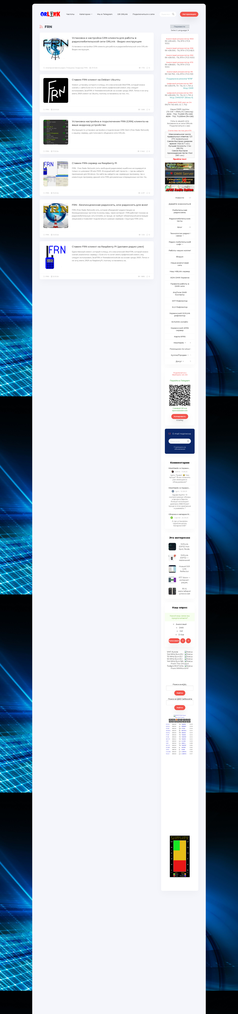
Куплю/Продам (179, 355)
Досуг (179, 361)
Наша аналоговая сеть (180, 264)
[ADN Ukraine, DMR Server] (179, 176)
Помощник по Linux (180, 349)
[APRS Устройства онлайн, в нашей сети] (179, 191)
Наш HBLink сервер (180, 271)
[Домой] (50, 14)
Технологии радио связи (179, 234)
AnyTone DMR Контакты (180, 293)
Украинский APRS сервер (180, 329)
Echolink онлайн (180, 322)
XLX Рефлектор (180, 307)
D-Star (181, 635)
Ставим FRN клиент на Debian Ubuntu (96, 79)
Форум (179, 256)
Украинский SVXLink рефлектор (179, 314)
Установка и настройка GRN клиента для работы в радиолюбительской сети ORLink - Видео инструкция (107, 40)
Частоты (70, 14)
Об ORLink (122, 14)
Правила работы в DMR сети (179, 285)
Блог (179, 227)
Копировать (180, 416)
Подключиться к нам (179, 126)
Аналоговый (181, 624)
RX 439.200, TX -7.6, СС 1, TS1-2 (179, 95)
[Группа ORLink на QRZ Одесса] (179, 169)
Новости (179, 198)
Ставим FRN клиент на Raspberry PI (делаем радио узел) (108, 246)
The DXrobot (183, 663)
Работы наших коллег (180, 250)
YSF (181, 631)
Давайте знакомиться (180, 204)
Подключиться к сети (144, 14)
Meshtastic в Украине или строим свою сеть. (180, 468)
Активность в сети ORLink (179, 123)
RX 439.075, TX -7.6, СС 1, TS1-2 (179, 86)
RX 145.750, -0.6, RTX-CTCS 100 (179, 74)
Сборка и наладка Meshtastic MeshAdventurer (180, 514)
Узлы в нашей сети (179, 121)
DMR (181, 628)
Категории (84, 14)
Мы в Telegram (104, 14)
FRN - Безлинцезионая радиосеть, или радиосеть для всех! (110, 204)
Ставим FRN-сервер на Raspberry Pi (94, 163)
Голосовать (174, 641)
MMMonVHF (183, 668)
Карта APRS (180, 336)
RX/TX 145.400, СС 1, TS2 (176, 104)
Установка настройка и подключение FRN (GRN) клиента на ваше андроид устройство (110, 123)
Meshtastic (179, 343)
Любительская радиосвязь (179, 211)
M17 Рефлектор (180, 301)
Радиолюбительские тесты (179, 219)
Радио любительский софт (180, 243)
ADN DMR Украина (179, 277)
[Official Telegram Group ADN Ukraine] (179, 184)
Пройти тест (179, 159)
